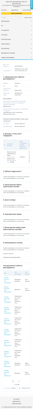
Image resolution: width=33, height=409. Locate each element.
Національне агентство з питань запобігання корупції (18, 407)
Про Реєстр (4, 10)
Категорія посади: (6, 39)
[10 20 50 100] (16, 381)
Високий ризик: (5, 48)
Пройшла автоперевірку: (7, 57)
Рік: (2, 25)
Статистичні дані (27, 10)
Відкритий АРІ (14, 10)
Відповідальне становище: (8, 53)
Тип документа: (5, 30)
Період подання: (5, 44)
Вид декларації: (5, 21)
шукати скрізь (28, 17)
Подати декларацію (16, 13)
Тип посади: (4, 34)
